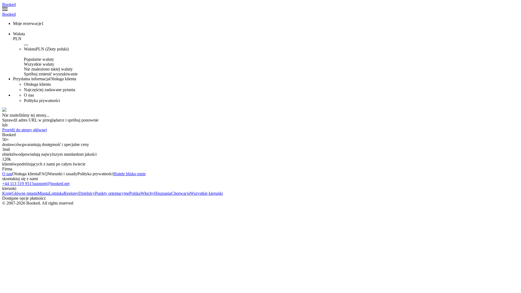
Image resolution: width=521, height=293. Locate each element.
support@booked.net (51, 183)
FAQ (43, 173)
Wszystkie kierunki (206, 193)
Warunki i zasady (62, 173)
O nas (7, 173)
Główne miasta (24, 193)
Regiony (71, 193)
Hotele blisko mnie (129, 173)
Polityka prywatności (95, 173)
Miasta (43, 193)
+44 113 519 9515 (18, 183)
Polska (135, 193)
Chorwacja (180, 193)
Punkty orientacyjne (112, 193)
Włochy (147, 193)
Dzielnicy (86, 193)
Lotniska (56, 193)
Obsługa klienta (25, 173)
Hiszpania (162, 193)
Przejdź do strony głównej (24, 130)
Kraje (7, 193)
